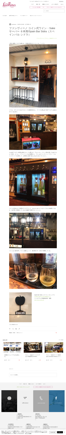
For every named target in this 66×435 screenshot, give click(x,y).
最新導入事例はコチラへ (13, 15)
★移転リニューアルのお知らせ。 (11, 355)
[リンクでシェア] (19, 328)
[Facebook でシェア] (9, 328)
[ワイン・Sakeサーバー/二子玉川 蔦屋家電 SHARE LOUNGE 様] (33, 347)
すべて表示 (61, 339)
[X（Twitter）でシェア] (13, 328)
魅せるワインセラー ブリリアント (36, 15)
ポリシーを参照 (28, 433)
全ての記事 (5, 15)
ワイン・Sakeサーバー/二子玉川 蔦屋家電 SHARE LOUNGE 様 (32, 355)
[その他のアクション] (56, 24)
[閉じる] (64, 432)
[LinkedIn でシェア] (16, 328)
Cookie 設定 (52, 432)
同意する (60, 432)
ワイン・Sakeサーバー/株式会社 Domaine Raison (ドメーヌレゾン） (54, 355)
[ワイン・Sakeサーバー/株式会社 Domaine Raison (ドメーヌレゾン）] (54, 347)
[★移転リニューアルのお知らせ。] (12, 347)
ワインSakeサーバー (23, 15)
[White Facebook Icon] (56, 398)
